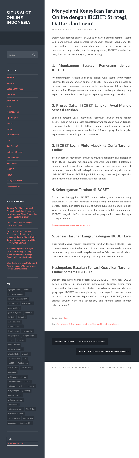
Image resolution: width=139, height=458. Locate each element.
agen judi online (14, 290)
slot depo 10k (13, 157)
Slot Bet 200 (13, 368)
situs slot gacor (14, 358)
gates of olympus (14, 313)
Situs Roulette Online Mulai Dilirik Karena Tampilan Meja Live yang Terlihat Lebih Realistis (22, 266)
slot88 (9, 175)
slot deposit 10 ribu (15, 386)
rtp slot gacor (13, 117)
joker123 (28, 313)
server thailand (14, 345)
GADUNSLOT (27, 303)
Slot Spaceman (14, 418)
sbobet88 (21, 340)
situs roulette (13, 134)
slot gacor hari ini (14, 395)
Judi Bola (11, 94)
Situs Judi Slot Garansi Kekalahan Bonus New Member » (104, 351)
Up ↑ (129, 368)
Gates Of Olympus (15, 89)
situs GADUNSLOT (15, 349)
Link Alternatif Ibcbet (97, 324)
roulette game (13, 112)
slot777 (10, 169)
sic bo (9, 129)
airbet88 (11, 77)
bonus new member (15, 294)
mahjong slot (27, 331)
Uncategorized (13, 186)
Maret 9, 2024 (59, 30)
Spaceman (12, 423)
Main (9, 106)
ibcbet (84, 324)
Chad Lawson (78, 30)
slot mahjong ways (15, 409)
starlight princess (14, 180)
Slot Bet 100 (12, 146)
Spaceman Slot (25, 423)
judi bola (11, 317)
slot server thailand (15, 414)
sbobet (10, 123)
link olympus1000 (15, 326)
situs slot (25, 354)
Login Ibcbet (113, 324)
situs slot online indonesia (19, 17)
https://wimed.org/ (15, 443)
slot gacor (30, 386)
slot (8, 140)
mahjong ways (13, 335)
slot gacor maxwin (15, 400)
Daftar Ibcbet (75, 324)
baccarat (11, 83)
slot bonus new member (17, 377)
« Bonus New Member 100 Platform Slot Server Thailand (80, 341)
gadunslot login (14, 308)
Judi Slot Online (14, 322)
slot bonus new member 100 (19, 381)
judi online (22, 317)
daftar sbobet (13, 303)
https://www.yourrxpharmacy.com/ (71, 225)
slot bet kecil (26, 368)
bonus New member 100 (17, 299)
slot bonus (12, 372)
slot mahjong (13, 404)
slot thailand (28, 418)
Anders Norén (116, 368)
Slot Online (12, 163)
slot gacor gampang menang (19, 391)
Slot (24, 358)
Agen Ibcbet (62, 324)
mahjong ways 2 (29, 335)
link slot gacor (13, 331)
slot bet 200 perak (15, 152)
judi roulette (12, 100)
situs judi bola (13, 354)
